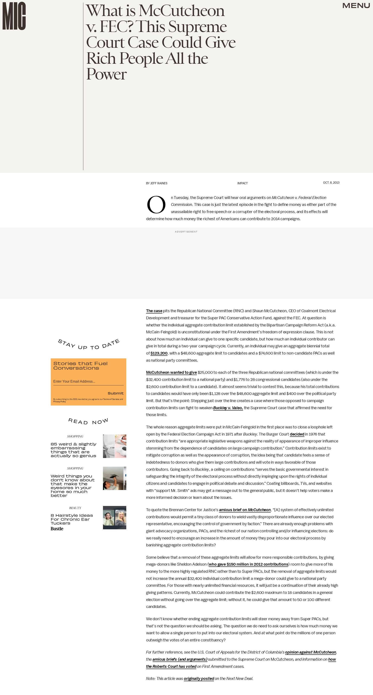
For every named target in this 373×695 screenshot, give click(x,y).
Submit (116, 393)
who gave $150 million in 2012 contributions (248, 564)
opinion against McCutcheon (310, 652)
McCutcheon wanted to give (171, 372)
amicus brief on (233, 510)
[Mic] (14, 16)
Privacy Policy (59, 402)
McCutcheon (259, 510)
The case (154, 311)
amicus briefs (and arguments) (180, 659)
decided (297, 434)
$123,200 (159, 353)
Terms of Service (111, 399)
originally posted (199, 678)
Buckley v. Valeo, (228, 408)
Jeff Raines (159, 183)
